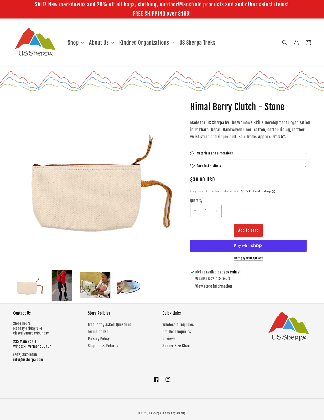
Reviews (168, 338)
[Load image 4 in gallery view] (128, 285)
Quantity (196, 200)
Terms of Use (98, 331)
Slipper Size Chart (176, 346)
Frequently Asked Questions (110, 324)
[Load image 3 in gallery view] (95, 285)
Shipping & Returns (103, 346)
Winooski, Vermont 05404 (32, 346)
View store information (213, 286)
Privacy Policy (99, 338)
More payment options (248, 258)
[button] (75, 42)
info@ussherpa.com (28, 359)
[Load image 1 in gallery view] (28, 285)
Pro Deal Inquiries (176, 331)
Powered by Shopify (174, 413)
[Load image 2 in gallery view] (62, 285)
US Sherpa (155, 413)
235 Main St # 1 (24, 341)
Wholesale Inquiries (178, 324)
